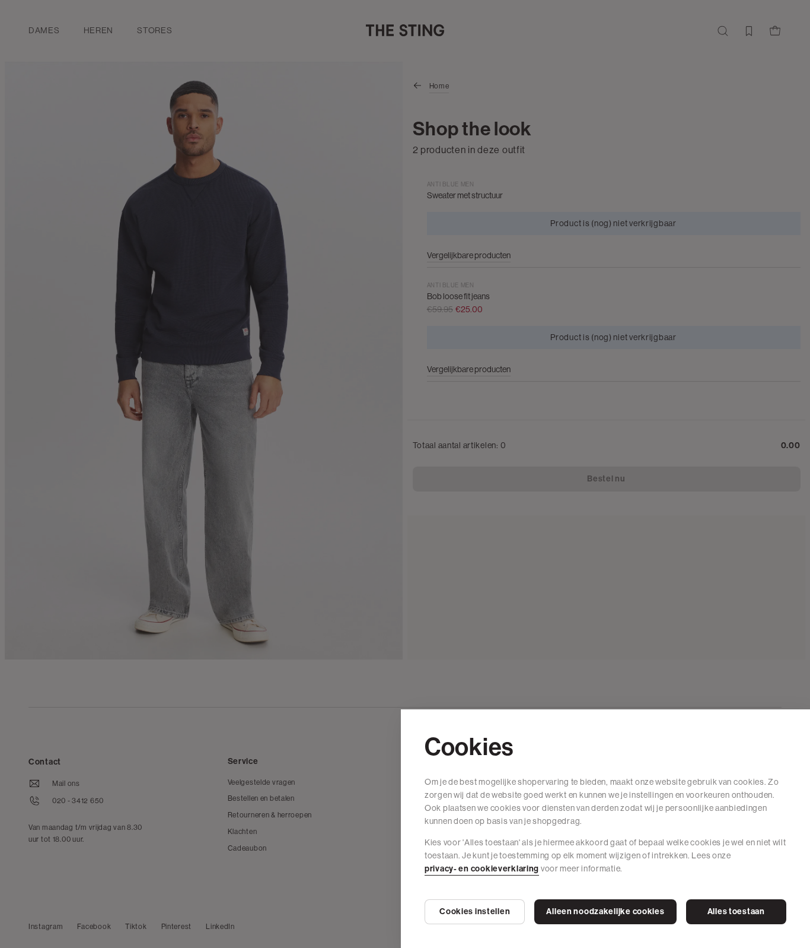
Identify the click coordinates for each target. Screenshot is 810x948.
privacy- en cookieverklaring (482, 869)
